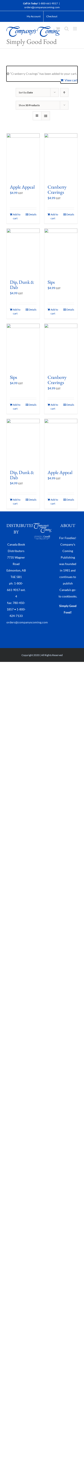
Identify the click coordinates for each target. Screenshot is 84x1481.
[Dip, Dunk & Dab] (23, 252)
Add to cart (16, 216)
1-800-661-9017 (48, 3)
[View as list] (45, 116)
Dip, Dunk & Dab (22, 284)
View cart (71, 80)
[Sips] (60, 252)
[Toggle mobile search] (66, 28)
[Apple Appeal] (23, 156)
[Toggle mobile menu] (75, 28)
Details (32, 214)
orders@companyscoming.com (42, 7)
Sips (51, 282)
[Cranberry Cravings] (60, 156)
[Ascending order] (64, 92)
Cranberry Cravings (57, 189)
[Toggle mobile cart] (58, 28)
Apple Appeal (22, 187)
